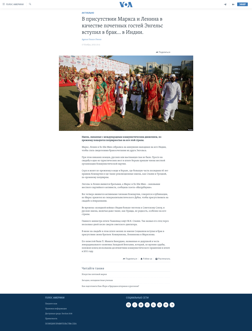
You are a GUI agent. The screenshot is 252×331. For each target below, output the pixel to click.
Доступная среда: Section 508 (58, 314)
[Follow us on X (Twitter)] (134, 304)
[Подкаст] (159, 304)
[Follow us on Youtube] (140, 304)
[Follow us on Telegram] (172, 304)
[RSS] (153, 304)
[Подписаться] (165, 304)
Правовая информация (56, 309)
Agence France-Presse (91, 40)
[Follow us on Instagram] (147, 304)
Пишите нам (51, 304)
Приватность (51, 319)
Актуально (88, 13)
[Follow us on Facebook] (128, 304)
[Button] (163, 52)
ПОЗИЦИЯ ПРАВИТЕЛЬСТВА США (61, 324)
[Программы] (233, 4)
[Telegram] (225, 4)
